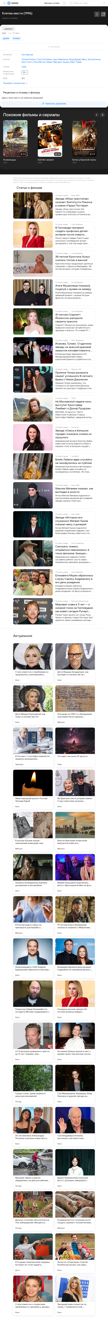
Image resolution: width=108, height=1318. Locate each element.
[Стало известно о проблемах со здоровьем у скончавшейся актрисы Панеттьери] (33, 663)
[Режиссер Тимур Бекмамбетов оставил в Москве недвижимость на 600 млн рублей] (33, 1000)
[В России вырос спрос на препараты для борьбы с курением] (33, 916)
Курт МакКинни (60, 59)
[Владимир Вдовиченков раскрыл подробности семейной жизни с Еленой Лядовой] (75, 958)
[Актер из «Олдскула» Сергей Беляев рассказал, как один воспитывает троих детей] (75, 1253)
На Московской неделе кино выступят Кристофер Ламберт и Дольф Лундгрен (73, 405)
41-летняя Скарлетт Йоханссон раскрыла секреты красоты (68, 318)
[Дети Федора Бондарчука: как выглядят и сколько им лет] (75, 663)
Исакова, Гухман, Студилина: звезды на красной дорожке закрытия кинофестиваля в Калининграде (73, 347)
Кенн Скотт (27, 62)
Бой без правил (46, 160)
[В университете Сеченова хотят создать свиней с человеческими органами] (75, 1211)
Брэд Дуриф (75, 59)
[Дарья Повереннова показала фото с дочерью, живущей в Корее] (75, 1169)
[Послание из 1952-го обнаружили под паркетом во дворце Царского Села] (75, 705)
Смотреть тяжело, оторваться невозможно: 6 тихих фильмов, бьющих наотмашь (72, 550)
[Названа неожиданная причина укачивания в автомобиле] (33, 874)
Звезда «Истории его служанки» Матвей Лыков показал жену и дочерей (71, 521)
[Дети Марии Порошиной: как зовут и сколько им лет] (33, 705)
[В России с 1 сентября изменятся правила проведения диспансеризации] (33, 747)
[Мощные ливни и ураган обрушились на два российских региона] (33, 1169)
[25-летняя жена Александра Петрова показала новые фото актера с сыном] (33, 1126)
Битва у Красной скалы (84, 160)
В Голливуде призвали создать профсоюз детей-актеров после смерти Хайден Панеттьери (71, 231)
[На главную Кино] (14, 3)
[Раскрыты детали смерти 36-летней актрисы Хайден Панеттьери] (75, 1000)
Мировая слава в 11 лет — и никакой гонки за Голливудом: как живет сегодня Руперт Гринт (74, 608)
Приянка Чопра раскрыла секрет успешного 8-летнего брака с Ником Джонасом (74, 376)
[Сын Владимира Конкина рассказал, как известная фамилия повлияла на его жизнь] (75, 1126)
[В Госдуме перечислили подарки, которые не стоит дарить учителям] (33, 1253)
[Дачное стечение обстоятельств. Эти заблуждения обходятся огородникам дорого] (33, 1211)
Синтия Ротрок (29, 59)
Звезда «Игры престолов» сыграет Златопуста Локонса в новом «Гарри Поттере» (73, 202)
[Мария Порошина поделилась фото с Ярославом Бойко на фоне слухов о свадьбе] (75, 874)
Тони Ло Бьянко (44, 59)
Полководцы (9, 160)
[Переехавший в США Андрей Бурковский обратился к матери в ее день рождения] (33, 958)
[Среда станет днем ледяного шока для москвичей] (33, 1084)
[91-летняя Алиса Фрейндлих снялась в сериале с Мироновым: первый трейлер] (75, 916)
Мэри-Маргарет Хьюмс (58, 62)
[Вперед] (102, 115)
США (24, 66)
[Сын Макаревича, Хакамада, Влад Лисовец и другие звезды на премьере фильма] (75, 1084)
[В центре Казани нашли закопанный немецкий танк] (33, 831)
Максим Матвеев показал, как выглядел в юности (74, 490)
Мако (84, 59)
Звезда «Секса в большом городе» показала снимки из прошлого (73, 434)
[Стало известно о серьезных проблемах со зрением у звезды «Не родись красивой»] (33, 1295)
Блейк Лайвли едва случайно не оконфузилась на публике (73, 461)
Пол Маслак (27, 54)
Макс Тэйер (76, 62)
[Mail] (9, 3)
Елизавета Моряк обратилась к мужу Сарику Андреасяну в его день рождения (74, 579)
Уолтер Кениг (94, 59)
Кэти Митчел (39, 62)
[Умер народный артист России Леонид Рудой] (33, 789)
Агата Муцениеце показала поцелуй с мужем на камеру (73, 287)
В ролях (6, 59)
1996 (4, 33)
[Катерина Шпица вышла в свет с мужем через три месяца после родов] (75, 1042)
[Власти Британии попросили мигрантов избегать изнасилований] (75, 831)
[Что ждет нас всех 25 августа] (75, 747)
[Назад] (96, 115)
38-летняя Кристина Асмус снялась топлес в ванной (72, 258)
